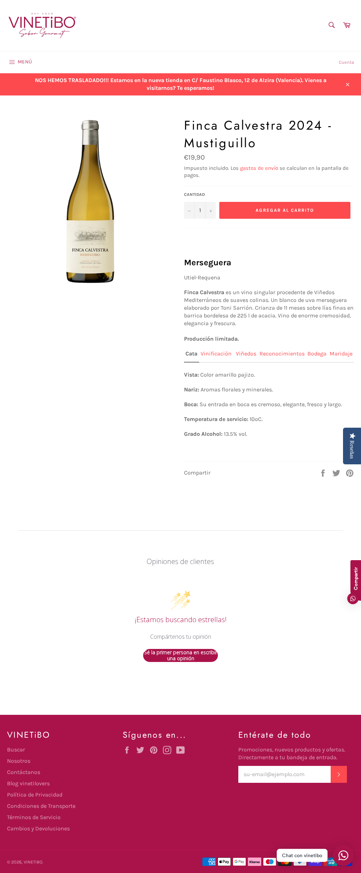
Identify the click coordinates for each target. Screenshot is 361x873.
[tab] (191, 356)
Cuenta (346, 62)
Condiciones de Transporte (41, 806)
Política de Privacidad (34, 794)
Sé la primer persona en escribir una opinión (180, 655)
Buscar (16, 749)
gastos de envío (259, 168)
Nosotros (18, 760)
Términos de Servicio (34, 817)
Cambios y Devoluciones (38, 828)
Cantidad (194, 194)
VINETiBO (33, 862)
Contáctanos (23, 772)
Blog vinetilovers (28, 783)
